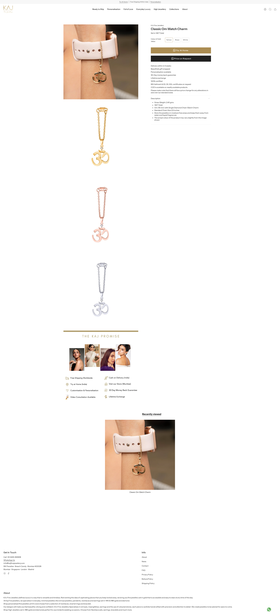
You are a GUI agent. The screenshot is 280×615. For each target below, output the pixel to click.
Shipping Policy (148, 583)
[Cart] (275, 9)
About (144, 557)
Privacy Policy (147, 574)
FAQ (143, 570)
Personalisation (155, 2)
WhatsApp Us (9, 560)
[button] (143, 9)
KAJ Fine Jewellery (157, 25)
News (144, 561)
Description (155, 98)
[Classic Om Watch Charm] (140, 455)
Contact (145, 566)
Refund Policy (147, 579)
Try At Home (123, 2)
